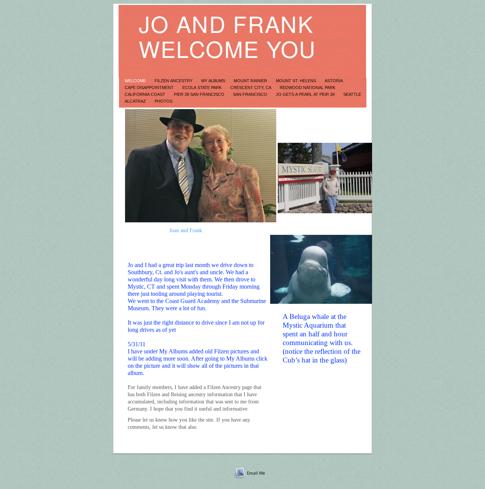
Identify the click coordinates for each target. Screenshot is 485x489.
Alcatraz (136, 101)
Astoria (334, 80)
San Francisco (250, 94)
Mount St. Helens (296, 80)
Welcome (136, 80)
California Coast (145, 94)
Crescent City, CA (251, 87)
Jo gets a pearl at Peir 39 (306, 94)
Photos (163, 101)
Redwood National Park (307, 87)
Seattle (352, 94)
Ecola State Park (202, 87)
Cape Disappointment (150, 87)
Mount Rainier (251, 80)
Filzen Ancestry (174, 80)
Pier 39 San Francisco (199, 94)
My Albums (213, 80)
